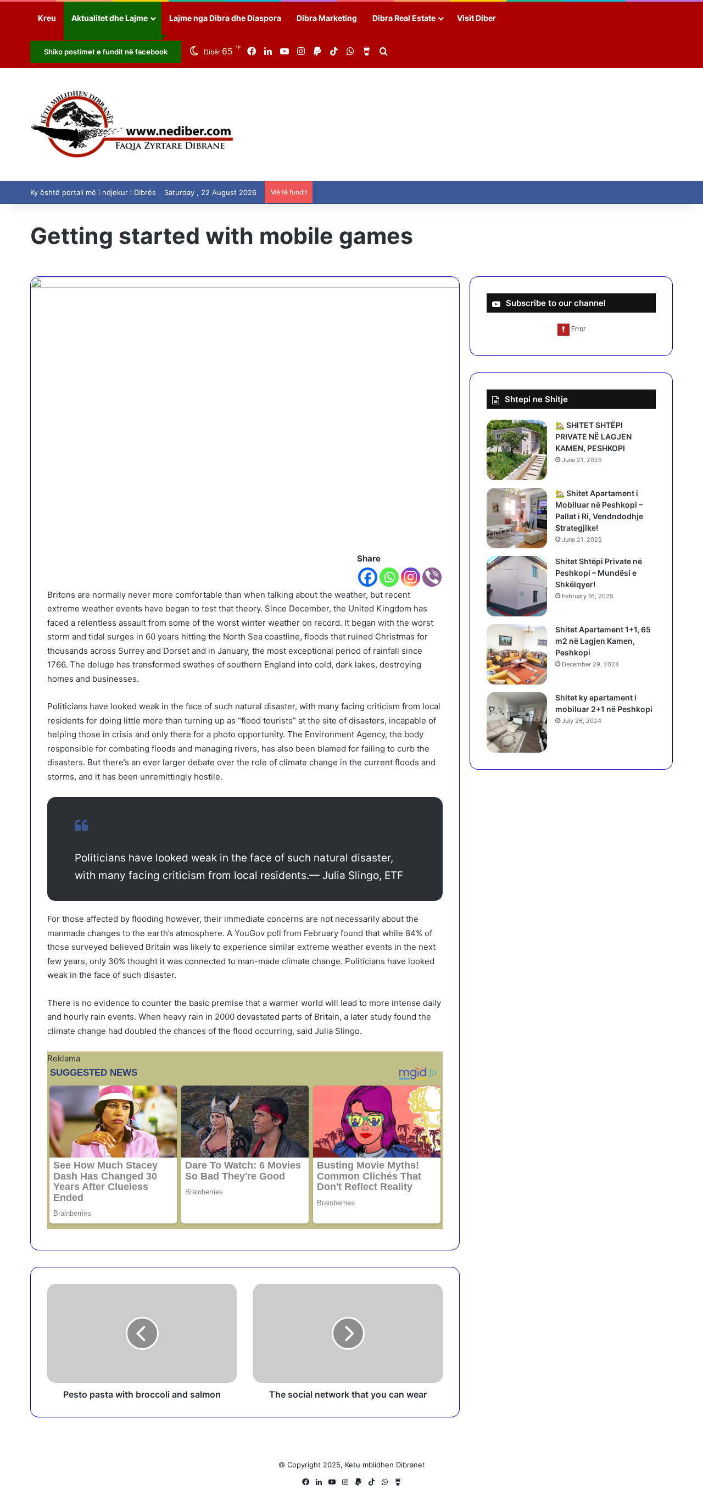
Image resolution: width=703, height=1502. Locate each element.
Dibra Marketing (327, 18)
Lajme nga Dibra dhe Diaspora (225, 18)
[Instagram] (410, 577)
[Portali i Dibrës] (132, 124)
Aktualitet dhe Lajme (109, 18)
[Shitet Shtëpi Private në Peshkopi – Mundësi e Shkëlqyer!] (517, 586)
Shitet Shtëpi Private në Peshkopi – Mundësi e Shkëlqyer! (598, 573)
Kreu (47, 18)
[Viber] (432, 577)
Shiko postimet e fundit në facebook (106, 51)
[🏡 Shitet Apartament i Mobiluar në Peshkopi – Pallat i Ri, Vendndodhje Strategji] (517, 518)
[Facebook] (367, 577)
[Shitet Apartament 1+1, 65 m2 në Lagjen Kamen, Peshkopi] (517, 654)
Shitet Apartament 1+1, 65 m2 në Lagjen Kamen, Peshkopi (603, 641)
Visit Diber (476, 18)
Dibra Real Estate (404, 18)
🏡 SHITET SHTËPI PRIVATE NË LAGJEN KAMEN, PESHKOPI (593, 436)
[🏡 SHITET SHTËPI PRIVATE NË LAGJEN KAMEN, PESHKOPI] (517, 450)
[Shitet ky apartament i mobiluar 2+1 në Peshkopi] (517, 722)
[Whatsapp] (389, 577)
